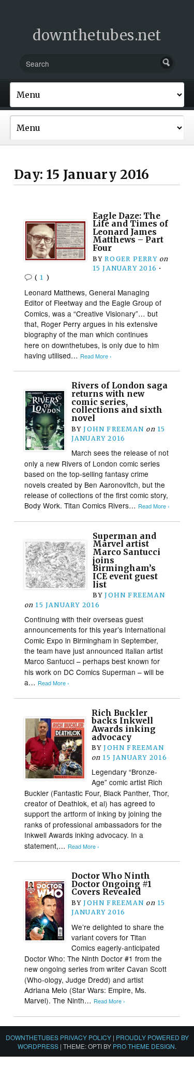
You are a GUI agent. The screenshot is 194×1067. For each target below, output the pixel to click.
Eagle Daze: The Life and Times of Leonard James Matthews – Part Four (130, 232)
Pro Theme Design (144, 1046)
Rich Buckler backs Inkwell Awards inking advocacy (124, 725)
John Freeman (113, 429)
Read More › (96, 356)
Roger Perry (131, 259)
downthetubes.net (97, 35)
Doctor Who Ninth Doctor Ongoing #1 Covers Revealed (111, 884)
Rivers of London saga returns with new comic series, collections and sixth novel (119, 402)
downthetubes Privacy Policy (58, 1037)
